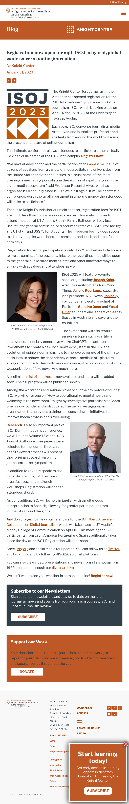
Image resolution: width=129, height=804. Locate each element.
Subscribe (28, 617)
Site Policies (56, 770)
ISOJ (79, 720)
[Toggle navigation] (123, 13)
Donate (27, 672)
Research (14, 425)
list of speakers (40, 377)
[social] (9, 80)
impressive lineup (101, 164)
